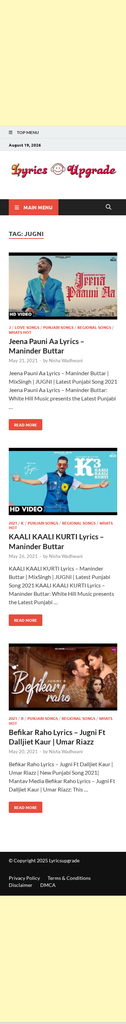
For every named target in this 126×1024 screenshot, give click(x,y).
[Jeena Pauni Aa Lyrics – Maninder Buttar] (63, 287)
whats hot (20, 332)
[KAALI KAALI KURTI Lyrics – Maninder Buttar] (63, 482)
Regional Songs (94, 327)
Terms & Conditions (69, 878)
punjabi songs (58, 327)
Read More (23, 423)
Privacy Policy (24, 878)
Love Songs (27, 327)
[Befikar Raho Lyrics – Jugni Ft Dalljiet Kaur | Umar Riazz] (63, 678)
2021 (13, 523)
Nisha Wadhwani (66, 360)
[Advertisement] (63, 63)
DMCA (48, 885)
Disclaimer (21, 885)
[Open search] (108, 207)
